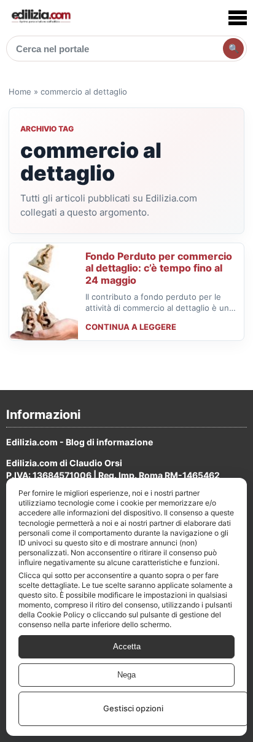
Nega (126, 674)
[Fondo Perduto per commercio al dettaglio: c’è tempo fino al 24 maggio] (43, 292)
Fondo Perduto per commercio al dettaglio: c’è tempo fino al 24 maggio (158, 268)
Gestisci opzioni (133, 708)
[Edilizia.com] (40, 17)
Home (20, 91)
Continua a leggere (130, 327)
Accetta (127, 646)
